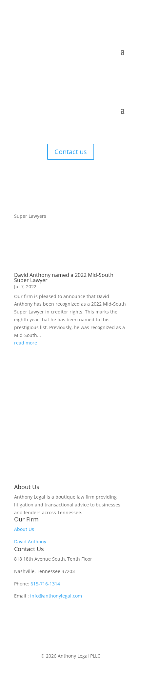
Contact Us (29, 549)
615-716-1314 (45, 584)
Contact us (70, 151)
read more (25, 343)
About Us (24, 529)
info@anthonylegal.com (56, 596)
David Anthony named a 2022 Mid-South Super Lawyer (63, 277)
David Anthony (30, 541)
